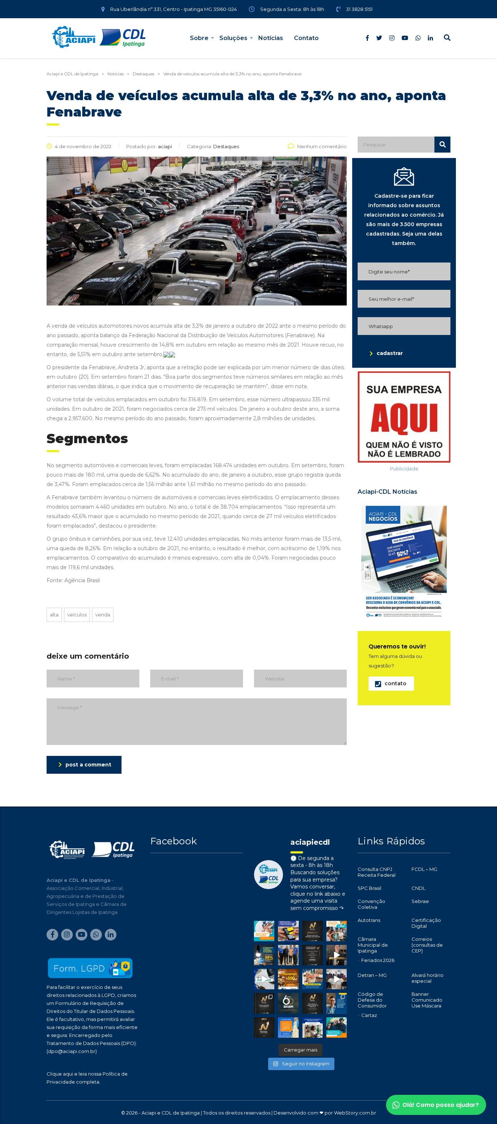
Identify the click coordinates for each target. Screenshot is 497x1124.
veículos (77, 615)
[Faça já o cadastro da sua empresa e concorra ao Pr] (336, 955)
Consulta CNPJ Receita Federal (376, 872)
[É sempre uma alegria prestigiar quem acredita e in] (288, 955)
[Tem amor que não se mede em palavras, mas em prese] (336, 1027)
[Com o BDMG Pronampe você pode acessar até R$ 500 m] (288, 979)
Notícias (270, 38)
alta (54, 615)
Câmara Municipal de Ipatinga (373, 945)
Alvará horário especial (427, 978)
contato (395, 683)
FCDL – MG (424, 869)
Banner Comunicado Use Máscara (426, 1000)
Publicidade (404, 469)
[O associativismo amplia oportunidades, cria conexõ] (312, 979)
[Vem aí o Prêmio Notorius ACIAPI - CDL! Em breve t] (264, 1027)
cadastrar (390, 353)
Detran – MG (372, 975)
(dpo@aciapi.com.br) (72, 1051)
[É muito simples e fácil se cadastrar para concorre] (264, 1003)
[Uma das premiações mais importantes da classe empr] (312, 1003)
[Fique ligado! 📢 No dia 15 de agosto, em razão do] (288, 1027)
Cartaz (369, 1015)
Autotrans (369, 920)
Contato (306, 38)
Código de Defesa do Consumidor (372, 1000)
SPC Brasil (369, 888)
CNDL (418, 888)
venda (102, 615)
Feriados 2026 (377, 960)
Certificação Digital (426, 923)
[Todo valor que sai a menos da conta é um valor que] (264, 955)
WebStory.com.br (355, 1113)
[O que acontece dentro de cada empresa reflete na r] (264, 931)
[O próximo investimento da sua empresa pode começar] (312, 1027)
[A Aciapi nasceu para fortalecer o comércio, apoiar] (288, 1003)
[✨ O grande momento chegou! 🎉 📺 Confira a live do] (336, 979)
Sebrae (420, 901)
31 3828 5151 (359, 9)
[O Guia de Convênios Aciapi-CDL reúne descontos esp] (336, 1003)
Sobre (199, 38)
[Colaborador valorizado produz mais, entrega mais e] (288, 931)
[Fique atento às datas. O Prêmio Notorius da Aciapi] (312, 955)
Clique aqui (60, 1074)
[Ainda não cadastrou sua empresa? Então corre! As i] (312, 931)
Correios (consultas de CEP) (427, 945)
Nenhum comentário (322, 146)
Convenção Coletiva (371, 904)
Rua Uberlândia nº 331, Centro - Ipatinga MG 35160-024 (173, 9)
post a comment (88, 764)
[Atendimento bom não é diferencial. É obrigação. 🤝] (336, 931)
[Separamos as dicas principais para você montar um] (264, 979)
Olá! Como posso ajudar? (440, 1105)
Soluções (233, 38)
